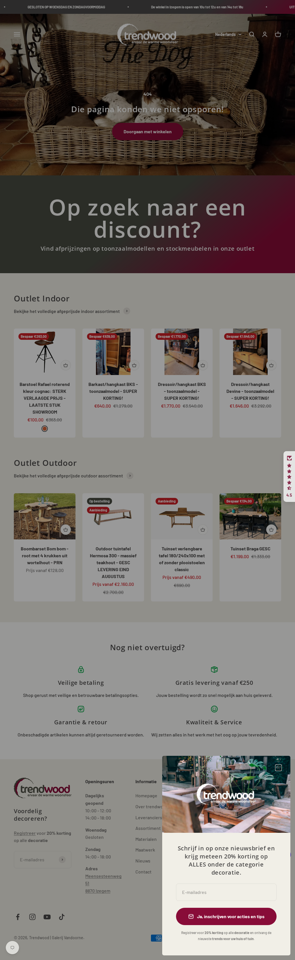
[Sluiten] (278, 767)
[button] (289, 476)
